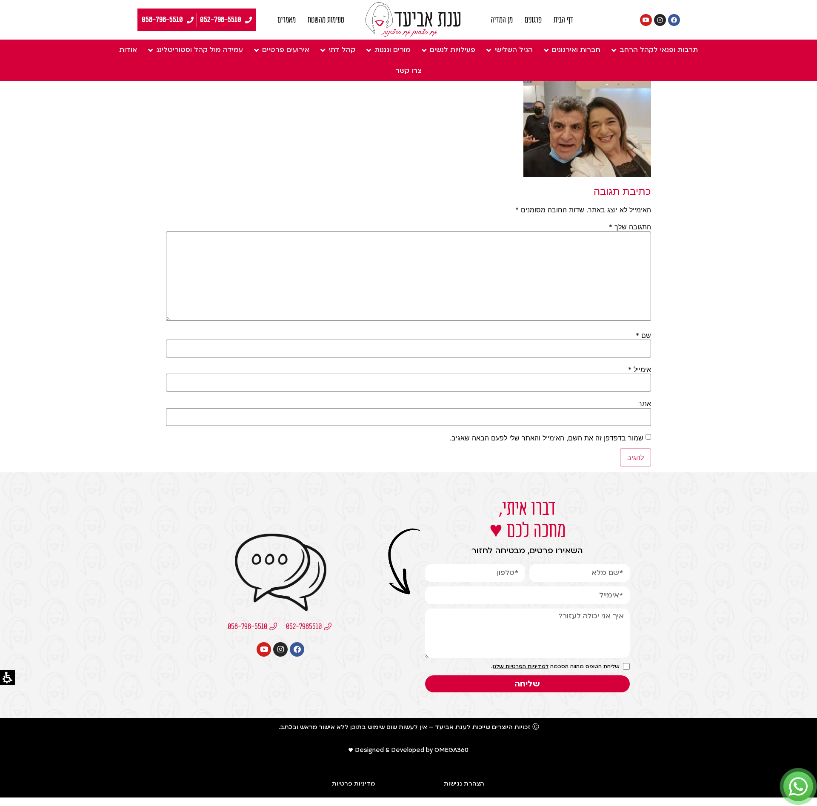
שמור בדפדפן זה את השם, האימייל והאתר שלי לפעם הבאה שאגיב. (546, 437)
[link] (413, 19)
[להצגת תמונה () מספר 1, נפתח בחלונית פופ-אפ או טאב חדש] (587, 174)
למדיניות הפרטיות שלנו (520, 666)
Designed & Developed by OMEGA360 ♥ (408, 750)
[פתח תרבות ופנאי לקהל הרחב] (613, 50)
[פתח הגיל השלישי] (488, 50)
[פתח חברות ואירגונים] (546, 50)
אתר (644, 403)
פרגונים (533, 20)
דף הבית (563, 20)
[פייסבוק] (674, 20)
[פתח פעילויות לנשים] (424, 50)
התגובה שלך (630, 226)
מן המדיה (502, 20)
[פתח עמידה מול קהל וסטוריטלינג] (150, 50)
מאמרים (286, 20)
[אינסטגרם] (660, 20)
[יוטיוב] (646, 20)
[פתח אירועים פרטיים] (256, 50)
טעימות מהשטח (326, 20)
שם (643, 335)
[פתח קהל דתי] (322, 50)
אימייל (639, 369)
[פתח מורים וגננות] (368, 50)
